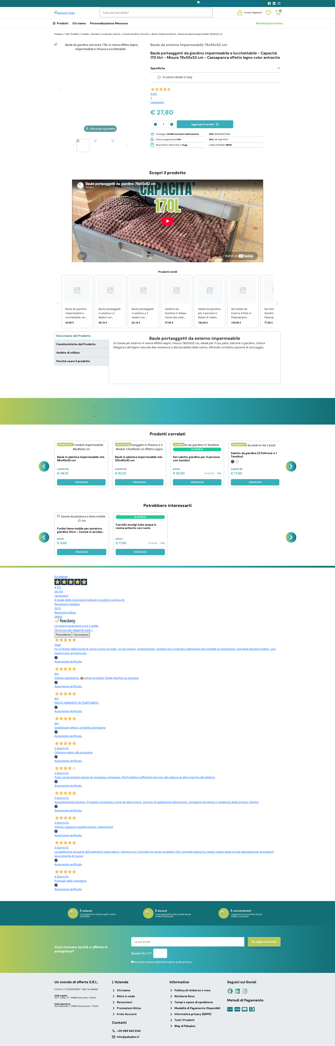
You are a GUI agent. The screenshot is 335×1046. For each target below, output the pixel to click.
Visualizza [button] (197, 482)
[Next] (291, 466)
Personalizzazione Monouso (109, 23)
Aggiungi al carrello (202, 124)
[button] (59, 89)
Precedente (63, 634)
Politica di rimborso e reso (192, 990)
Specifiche (157, 68)
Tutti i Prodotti (184, 1020)
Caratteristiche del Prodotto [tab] (76, 344)
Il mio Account (127, 1014)
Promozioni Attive (129, 1008)
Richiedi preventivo (269, 23)
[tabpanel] (194, 342)
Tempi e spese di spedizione (193, 1002)
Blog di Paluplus (184, 1026)
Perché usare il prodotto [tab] (73, 361)
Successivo (81, 634)
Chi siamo (79, 23)
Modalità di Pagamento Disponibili (197, 1008)
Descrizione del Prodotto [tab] (73, 336)
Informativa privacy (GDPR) (192, 1014)
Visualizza (81, 482)
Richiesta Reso (184, 996)
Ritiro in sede (126, 996)
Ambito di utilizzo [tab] (68, 352)
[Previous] (44, 466)
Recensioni (124, 1002)
